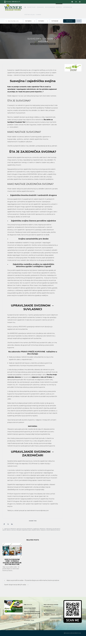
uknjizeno (43, 530)
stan (23, 117)
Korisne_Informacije (49, 44)
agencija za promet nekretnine (24, 528)
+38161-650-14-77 (15, 1)
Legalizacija (36, 528)
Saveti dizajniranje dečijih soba (15, 584)
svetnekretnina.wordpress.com (38, 510)
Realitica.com (48, 613)
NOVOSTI (59, 7)
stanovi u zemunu (11, 530)
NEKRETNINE (31, 7)
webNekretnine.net (49, 610)
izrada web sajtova (46, 75)
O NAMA (38, 14)
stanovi (4, 530)
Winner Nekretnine (38, 44)
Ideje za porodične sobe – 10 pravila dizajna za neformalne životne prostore (12, 562)
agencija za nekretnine (10, 528)
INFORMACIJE (67, 7)
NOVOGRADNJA (50, 7)
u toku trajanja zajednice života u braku (39, 171)
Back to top (78, 633)
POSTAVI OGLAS (29, 14)
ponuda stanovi (56, 528)
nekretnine (42, 528)
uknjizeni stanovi (36, 530)
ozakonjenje (49, 528)
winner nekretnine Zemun (53, 530)
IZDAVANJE (40, 7)
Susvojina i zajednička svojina (23, 530)
